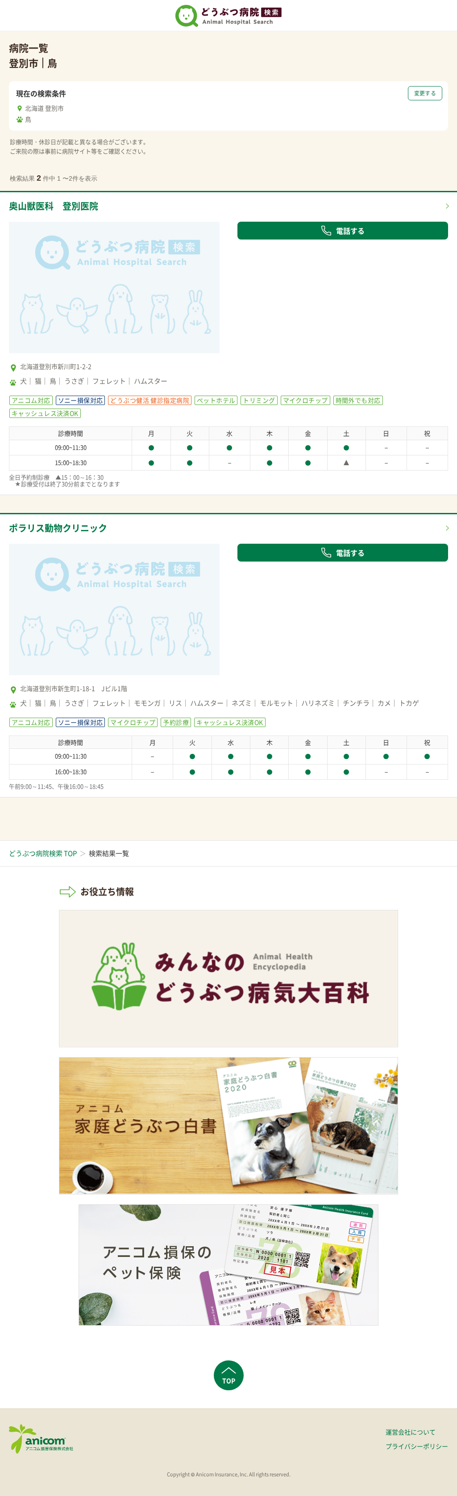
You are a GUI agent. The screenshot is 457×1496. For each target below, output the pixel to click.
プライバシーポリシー (417, 1446)
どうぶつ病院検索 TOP (43, 853)
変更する (425, 93)
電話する (350, 230)
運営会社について (411, 1431)
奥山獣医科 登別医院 (53, 205)
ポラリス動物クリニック (58, 527)
